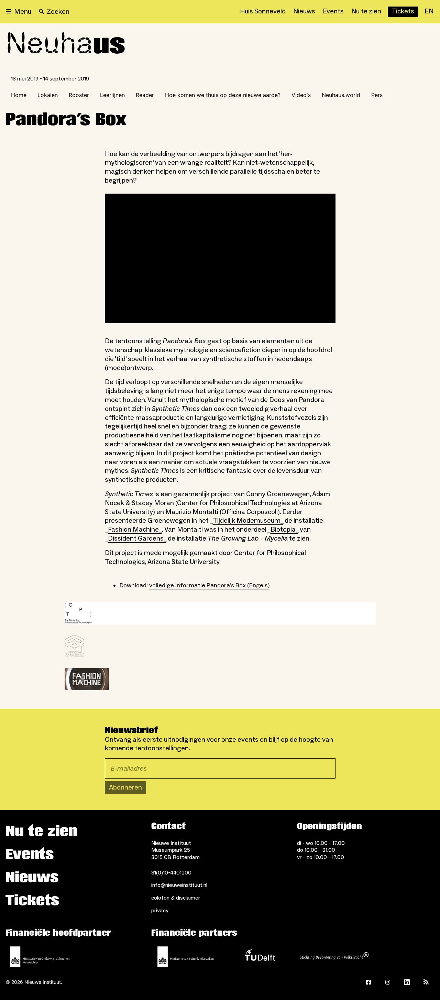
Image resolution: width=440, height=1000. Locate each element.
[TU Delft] (260, 956)
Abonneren (125, 787)
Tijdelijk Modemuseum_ (248, 520)
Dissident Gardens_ (137, 538)
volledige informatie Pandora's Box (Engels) (209, 585)
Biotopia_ (284, 529)
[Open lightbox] (220, 613)
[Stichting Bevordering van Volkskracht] (334, 956)
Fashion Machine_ (135, 529)
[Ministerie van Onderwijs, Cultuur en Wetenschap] (40, 956)
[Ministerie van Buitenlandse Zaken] (185, 956)
